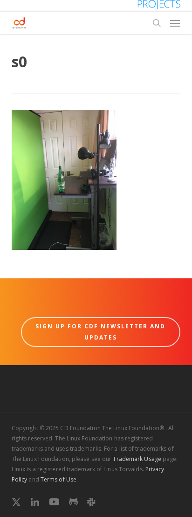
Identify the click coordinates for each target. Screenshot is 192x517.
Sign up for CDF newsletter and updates (100, 331)
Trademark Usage (137, 459)
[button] (175, 23)
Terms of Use (58, 479)
